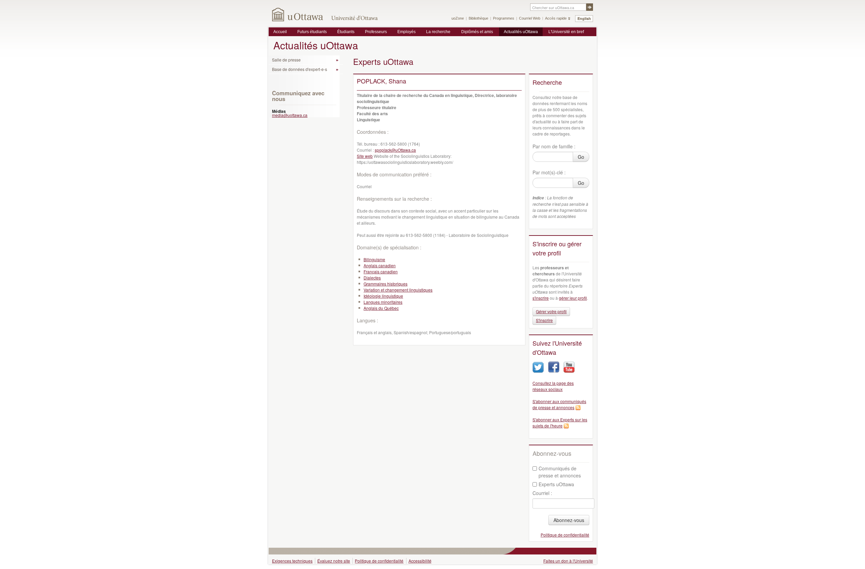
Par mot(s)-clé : (549, 172)
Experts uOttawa (556, 484)
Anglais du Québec (381, 308)
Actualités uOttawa (521, 31)
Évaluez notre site (333, 561)
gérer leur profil (573, 298)
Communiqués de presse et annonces (560, 472)
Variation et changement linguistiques (398, 290)
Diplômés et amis (477, 31)
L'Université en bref (566, 31)
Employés (406, 31)
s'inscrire (541, 298)
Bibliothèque (478, 18)
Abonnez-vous (568, 520)
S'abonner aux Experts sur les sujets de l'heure (560, 422)
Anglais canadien (380, 265)
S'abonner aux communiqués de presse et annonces (559, 404)
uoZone (457, 18)
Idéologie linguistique (383, 296)
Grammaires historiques (385, 284)
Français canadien (381, 271)
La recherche (438, 31)
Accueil (280, 31)
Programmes (503, 18)
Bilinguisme (374, 259)
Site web (365, 156)
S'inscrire (544, 320)
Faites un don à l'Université (568, 561)
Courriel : (542, 493)
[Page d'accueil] (298, 14)
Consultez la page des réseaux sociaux (553, 386)
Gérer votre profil (551, 311)
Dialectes (372, 277)
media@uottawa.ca (289, 115)
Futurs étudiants (312, 31)
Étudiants (345, 31)
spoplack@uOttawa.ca (395, 150)
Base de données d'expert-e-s (299, 69)
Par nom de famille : (554, 146)
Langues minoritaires (383, 302)
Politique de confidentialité (565, 535)
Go (581, 156)
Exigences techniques (292, 561)
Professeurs (376, 31)
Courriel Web (529, 18)
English (584, 18)
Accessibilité (420, 561)
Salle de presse (286, 60)
